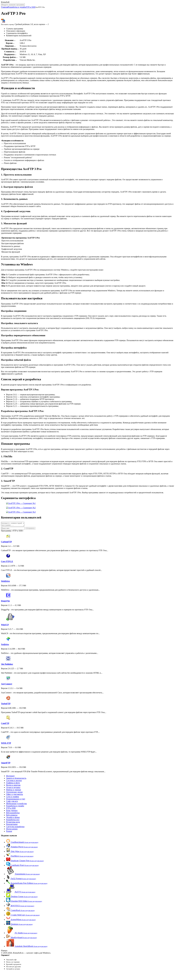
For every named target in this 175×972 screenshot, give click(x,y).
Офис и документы (14, 794)
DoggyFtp (5, 601)
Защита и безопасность (16, 778)
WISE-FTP (6, 743)
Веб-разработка (13, 813)
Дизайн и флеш (13, 817)
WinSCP (5, 625)
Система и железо (14, 780)
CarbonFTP (6, 542)
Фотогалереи (12, 829)
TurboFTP (6, 704)
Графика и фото (13, 783)
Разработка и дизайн (17, 7)
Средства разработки (15, 826)
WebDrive (5, 581)
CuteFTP (5, 723)
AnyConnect (6, 684)
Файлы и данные (13, 790)
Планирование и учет (15, 799)
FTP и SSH (30, 7)
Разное (9, 831)
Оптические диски (14, 792)
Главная (4, 7)
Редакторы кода (13, 822)
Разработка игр (12, 820)
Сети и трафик (12, 797)
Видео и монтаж (13, 785)
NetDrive (5, 644)
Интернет (10, 776)
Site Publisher (7, 664)
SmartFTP (5, 763)
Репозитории (12, 824)
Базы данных (12, 810)
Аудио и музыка (13, 787)
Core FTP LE (7, 561)
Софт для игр (12, 801)
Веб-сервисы (11, 815)
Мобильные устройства (16, 803)
